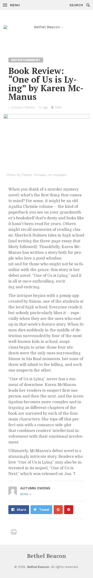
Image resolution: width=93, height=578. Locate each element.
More (25, 494)
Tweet (44, 509)
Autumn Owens (23, 107)
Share (21, 509)
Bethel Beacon (46, 556)
